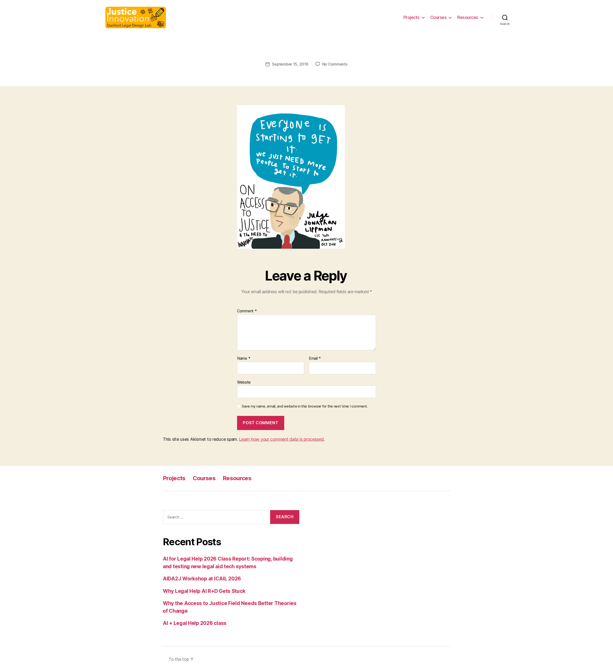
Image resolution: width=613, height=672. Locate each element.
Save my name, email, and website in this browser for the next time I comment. (305, 406)
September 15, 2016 (290, 64)
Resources (467, 17)
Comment (247, 311)
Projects (411, 17)
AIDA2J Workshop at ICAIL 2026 (202, 579)
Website (244, 382)
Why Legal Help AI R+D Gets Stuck (204, 591)
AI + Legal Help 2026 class (195, 623)
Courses (438, 17)
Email (315, 358)
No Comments (334, 64)
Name (243, 358)
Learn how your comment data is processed (281, 439)
